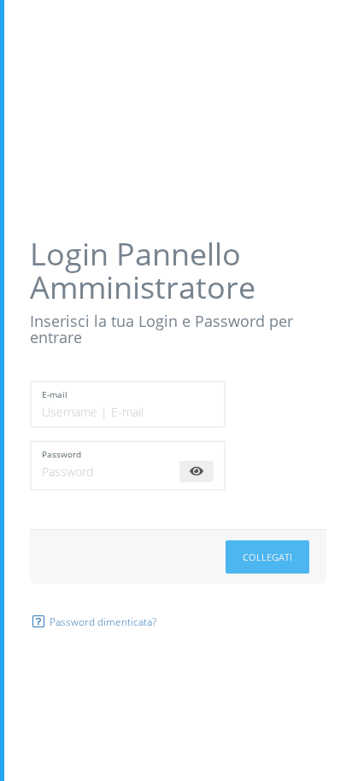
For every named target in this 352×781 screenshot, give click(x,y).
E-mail (54, 394)
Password (61, 454)
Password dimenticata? (101, 622)
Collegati (267, 557)
